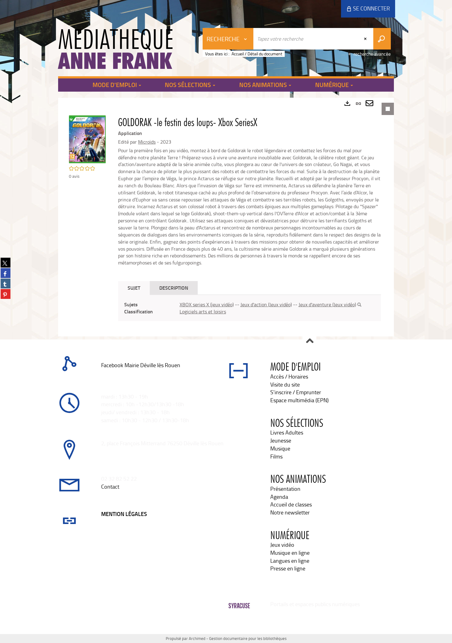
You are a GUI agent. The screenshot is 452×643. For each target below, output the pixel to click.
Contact (110, 486)
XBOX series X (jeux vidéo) (207, 304)
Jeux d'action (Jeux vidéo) (266, 304)
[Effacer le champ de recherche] (366, 39)
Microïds (147, 141)
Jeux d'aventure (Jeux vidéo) (327, 304)
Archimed (197, 638)
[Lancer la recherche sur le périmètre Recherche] (382, 39)
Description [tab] (173, 287)
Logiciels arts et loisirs (203, 311)
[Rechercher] (359, 305)
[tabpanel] (226, 217)
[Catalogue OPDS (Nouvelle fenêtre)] (101, 373)
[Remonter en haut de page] (309, 341)
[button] (87, 138)
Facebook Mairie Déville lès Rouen (140, 365)
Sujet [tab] (134, 287)
